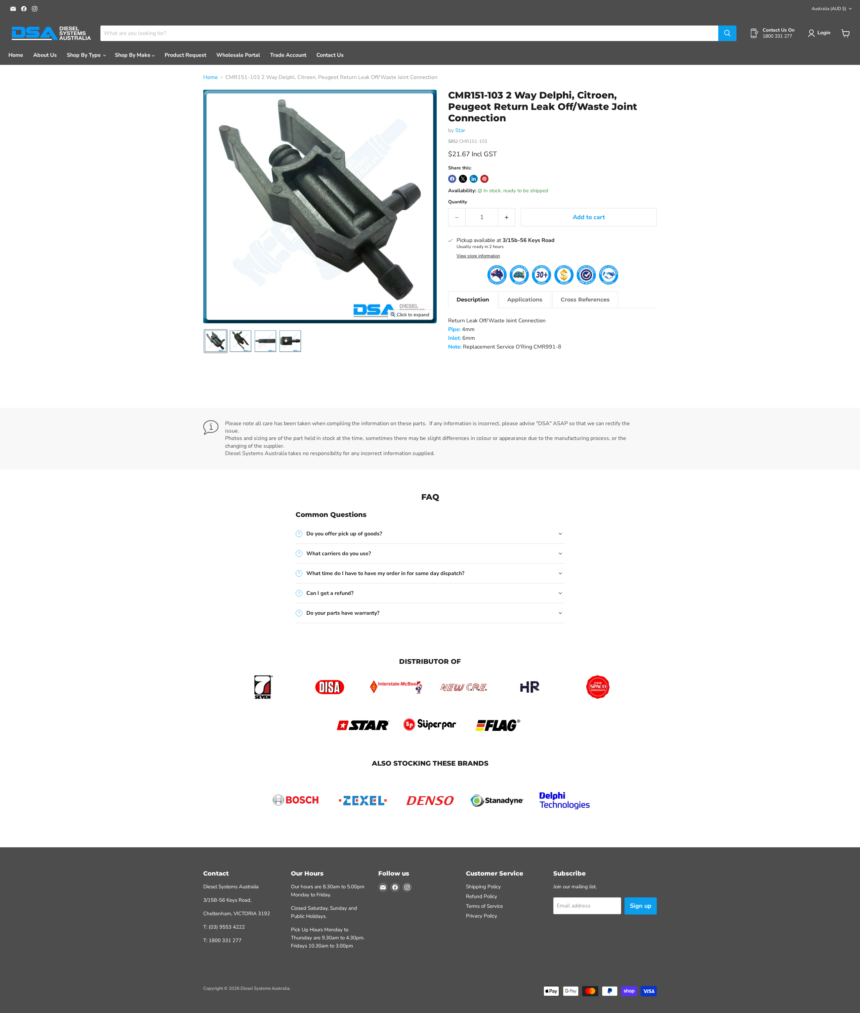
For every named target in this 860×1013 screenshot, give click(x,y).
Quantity (457, 202)
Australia (829, 9)
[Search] (727, 33)
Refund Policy (481, 896)
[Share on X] (463, 179)
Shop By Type (84, 55)
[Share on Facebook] (452, 179)
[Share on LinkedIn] (474, 179)
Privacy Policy (481, 916)
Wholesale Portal (238, 55)
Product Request (185, 55)
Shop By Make (133, 55)
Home (15, 55)
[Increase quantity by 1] (506, 217)
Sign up (640, 906)
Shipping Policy (483, 886)
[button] (820, 33)
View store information (478, 256)
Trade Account (288, 55)
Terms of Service (484, 906)
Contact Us (330, 55)
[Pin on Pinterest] (484, 179)
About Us (45, 55)
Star (460, 130)
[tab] (473, 299)
